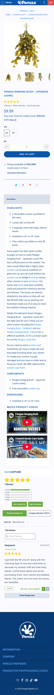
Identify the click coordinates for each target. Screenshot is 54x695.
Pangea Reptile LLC (30, 688)
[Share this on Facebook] (23, 185)
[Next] (48, 45)
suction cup (12, 270)
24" (13, 133)
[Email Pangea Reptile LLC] (18, 680)
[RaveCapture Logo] (13, 472)
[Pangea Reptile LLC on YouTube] (36, 680)
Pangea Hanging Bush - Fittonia (22, 332)
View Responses (27, 595)
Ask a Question (19, 504)
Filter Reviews (10, 530)
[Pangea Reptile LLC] (27, 2)
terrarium (33, 281)
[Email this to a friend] (37, 185)
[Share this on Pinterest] (30, 185)
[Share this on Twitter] (16, 185)
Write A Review (19, 106)
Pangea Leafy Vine (27, 339)
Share (9, 588)
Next (32, 11)
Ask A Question (33, 106)
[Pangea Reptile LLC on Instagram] (27, 680)
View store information (16, 172)
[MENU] (1, 2)
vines (20, 285)
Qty (5, 141)
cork (33, 277)
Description (11, 199)
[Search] (44, 2)
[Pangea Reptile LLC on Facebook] (22, 680)
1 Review (8, 106)
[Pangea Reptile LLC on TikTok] (31, 680)
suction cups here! (16, 367)
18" (6, 133)
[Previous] (6, 45)
